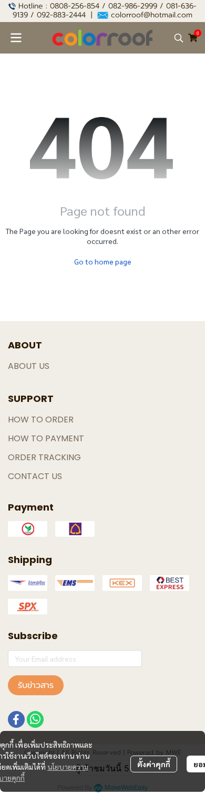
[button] (178, 37)
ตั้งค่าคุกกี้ (153, 764)
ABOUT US (28, 366)
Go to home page (102, 261)
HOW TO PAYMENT (46, 438)
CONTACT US (35, 476)
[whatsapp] (35, 719)
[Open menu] (15, 37)
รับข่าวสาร (36, 685)
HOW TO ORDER (41, 419)
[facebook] (16, 719)
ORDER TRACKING (44, 457)
